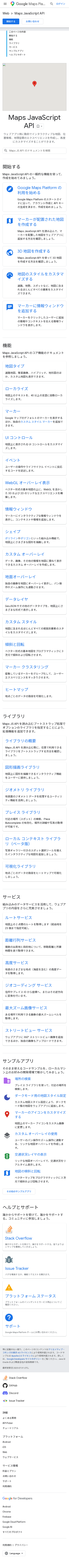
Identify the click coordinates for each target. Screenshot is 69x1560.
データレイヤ (16, 599)
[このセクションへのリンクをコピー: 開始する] (25, 167)
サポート (13, 1326)
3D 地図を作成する (33, 251)
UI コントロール (19, 437)
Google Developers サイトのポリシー (24, 1359)
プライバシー (21, 1545)
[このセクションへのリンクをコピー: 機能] (16, 346)
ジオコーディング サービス (28, 985)
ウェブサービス (10, 1457)
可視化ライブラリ (20, 866)
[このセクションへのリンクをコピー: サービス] (25, 897)
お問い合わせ (32, 21)
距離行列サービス (20, 940)
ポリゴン (26, 538)
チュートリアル (10, 1428)
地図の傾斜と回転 (27, 1171)
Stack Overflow (18, 1238)
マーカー (13, 411)
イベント (13, 460)
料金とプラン (9, 1471)
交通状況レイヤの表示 (31, 1155)
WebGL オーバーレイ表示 (27, 483)
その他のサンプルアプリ (19, 1191)
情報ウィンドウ (18, 509)
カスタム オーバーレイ (25, 554)
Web (6, 13)
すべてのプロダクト (12, 1532)
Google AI (7, 1527)
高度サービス (16, 963)
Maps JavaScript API (29, 13)
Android (7, 1442)
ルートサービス (18, 917)
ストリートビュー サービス (28, 1030)
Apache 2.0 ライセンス (22, 1356)
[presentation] (34, 167)
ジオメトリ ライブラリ (25, 790)
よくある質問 (9, 1418)
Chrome (7, 1511)
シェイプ (13, 531)
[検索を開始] (52, 4)
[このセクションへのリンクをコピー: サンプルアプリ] (38, 1061)
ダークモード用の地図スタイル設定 (40, 1096)
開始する (10, 21)
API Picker (8, 1423)
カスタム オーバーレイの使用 (36, 1134)
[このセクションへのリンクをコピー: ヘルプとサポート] (43, 1208)
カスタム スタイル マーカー (37, 421)
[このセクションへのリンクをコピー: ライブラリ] (29, 717)
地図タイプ (14, 366)
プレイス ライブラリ (23, 812)
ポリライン (11, 538)
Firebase (7, 1517)
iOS (4, 1447)
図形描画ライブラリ (22, 767)
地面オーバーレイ (20, 577)
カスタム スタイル (21, 622)
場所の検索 (23, 1079)
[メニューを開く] (5, 4)
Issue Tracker (17, 1268)
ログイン (60, 4)
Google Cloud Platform (14, 1522)
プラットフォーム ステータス (30, 1296)
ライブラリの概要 (20, 741)
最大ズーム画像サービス (26, 1008)
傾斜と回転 (14, 644)
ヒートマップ (16, 689)
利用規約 (7, 1486)
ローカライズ (16, 388)
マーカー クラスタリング (26, 667)
